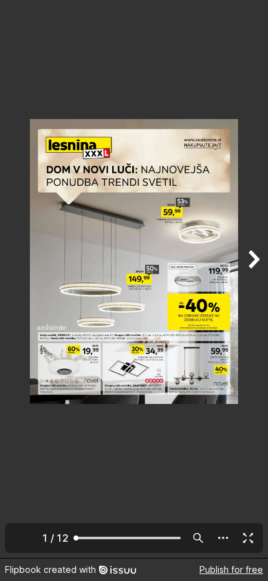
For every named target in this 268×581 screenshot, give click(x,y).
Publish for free (231, 569)
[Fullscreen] (248, 538)
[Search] (198, 538)
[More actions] (223, 538)
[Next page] (253, 279)
